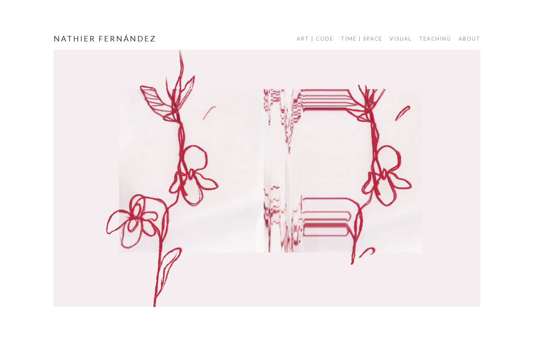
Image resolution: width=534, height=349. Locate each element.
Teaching (435, 39)
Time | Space (361, 39)
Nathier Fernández (105, 38)
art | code (315, 39)
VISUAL (401, 39)
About (469, 39)
